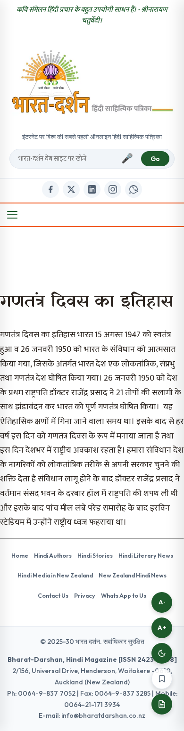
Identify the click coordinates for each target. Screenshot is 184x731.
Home (19, 555)
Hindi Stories (95, 555)
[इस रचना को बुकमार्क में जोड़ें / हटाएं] (161, 678)
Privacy (84, 595)
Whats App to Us (123, 595)
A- (162, 602)
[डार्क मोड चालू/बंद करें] (161, 653)
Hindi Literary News (145, 555)
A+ (162, 628)
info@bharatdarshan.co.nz (103, 715)
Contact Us (53, 595)
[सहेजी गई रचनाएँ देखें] (161, 704)
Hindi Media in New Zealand (55, 575)
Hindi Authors (53, 555)
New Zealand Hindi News (133, 575)
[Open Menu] (12, 215)
